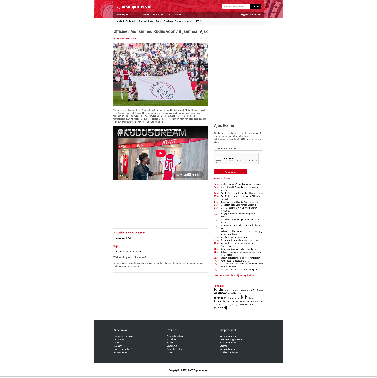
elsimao (220, 293)
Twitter (159, 21)
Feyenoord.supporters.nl (231, 339)
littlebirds (219, 301)
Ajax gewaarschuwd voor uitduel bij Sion (240, 269)
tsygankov (231, 305)
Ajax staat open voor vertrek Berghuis (238, 205)
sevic (255, 302)
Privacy (170, 343)
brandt (237, 290)
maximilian (232, 301)
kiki (245, 297)
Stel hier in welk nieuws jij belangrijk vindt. (234, 275)
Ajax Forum (118, 339)
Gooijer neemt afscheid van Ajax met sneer (241, 184)
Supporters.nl (228, 330)
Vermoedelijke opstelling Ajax (235, 261)
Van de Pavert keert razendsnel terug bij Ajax (242, 193)
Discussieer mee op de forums (129, 232)
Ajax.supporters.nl (228, 336)
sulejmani (225, 305)
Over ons (172, 330)
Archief (120, 21)
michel (250, 302)
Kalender (117, 346)
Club (169, 14)
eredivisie (234, 293)
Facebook (168, 21)
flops (250, 294)
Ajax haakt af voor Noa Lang (234, 237)
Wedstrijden (131, 21)
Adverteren (172, 346)
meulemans (244, 302)
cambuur (243, 290)
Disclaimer (172, 339)
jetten (231, 298)
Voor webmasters (175, 336)
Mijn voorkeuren (227, 349)
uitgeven (237, 305)
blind (230, 289)
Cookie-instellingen (229, 352)
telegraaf (137, 251)
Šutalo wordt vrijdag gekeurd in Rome (238, 249)
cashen (248, 290)
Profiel (178, 14)
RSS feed (200, 21)
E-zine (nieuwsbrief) (122, 349)
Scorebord (189, 21)
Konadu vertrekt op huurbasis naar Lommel (241, 240)
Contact (170, 352)
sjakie (259, 302)
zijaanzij (220, 308)
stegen (216, 305)
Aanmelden (118, 336)
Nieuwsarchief (120, 352)
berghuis (220, 289)
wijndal (251, 304)
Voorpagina (122, 14)
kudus (116, 251)
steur (220, 305)
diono (254, 289)
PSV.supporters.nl (228, 343)
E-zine (151, 21)
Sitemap (223, 346)
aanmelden (255, 14)
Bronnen (179, 21)
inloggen (244, 14)
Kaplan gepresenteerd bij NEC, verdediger (240, 258)
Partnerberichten (174, 349)
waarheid (243, 305)
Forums (145, 14)
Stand (116, 343)
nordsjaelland (126, 251)
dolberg (261, 290)
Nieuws (135, 14)
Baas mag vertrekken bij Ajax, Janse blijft (240, 202)
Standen (143, 21)
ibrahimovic (221, 297)
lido (251, 298)
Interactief (158, 14)
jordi (237, 298)
